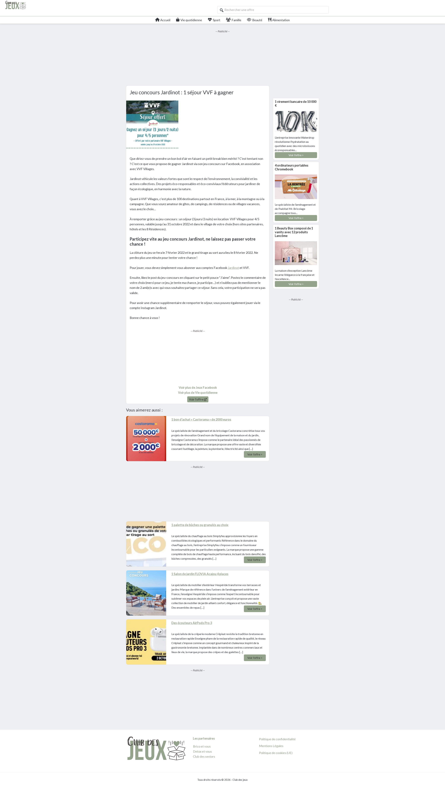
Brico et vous (202, 746)
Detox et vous (202, 751)
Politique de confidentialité (277, 739)
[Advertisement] (222, 57)
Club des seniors (204, 756)
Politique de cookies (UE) (276, 753)
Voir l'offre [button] (196, 399)
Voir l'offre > (254, 454)
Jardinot (233, 268)
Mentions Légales (271, 746)
